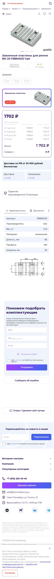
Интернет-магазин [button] (12, 458)
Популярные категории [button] (15, 469)
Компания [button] (8, 464)
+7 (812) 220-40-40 (17, 478)
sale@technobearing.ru (18, 492)
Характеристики (17, 210)
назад (8, 14)
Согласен (10, 573)
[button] (40, 65)
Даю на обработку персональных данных (27, 360)
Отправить (27, 367)
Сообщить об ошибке (27, 380)
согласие (18, 360)
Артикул (14, 65)
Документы (38, 210)
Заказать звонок (27, 485)
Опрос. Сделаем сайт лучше (29, 410)
